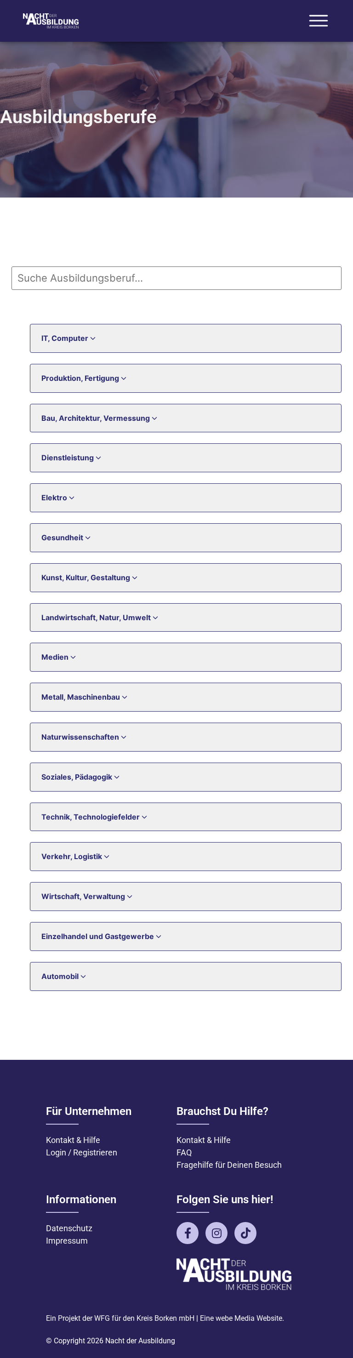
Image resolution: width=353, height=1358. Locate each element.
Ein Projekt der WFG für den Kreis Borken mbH (120, 1318)
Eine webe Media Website (241, 1318)
